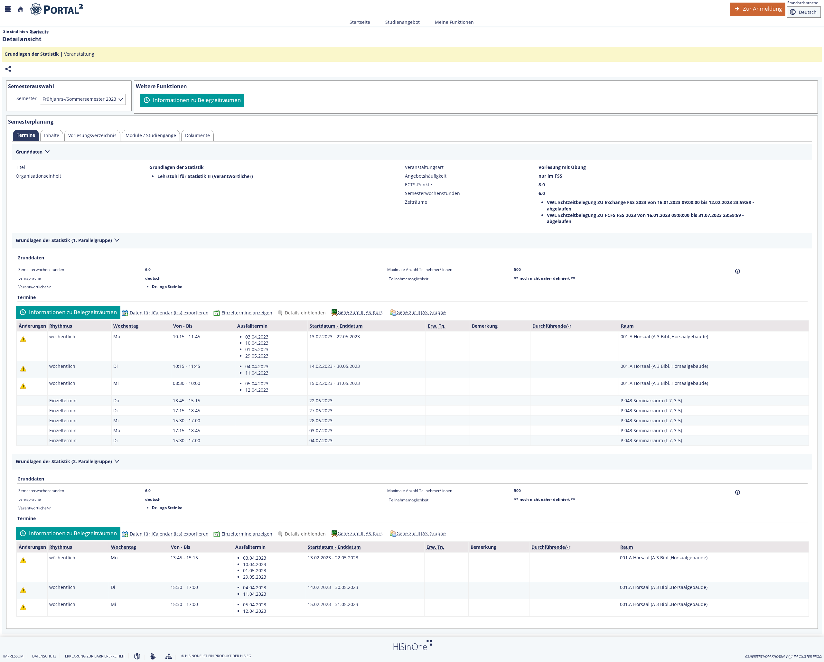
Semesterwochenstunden (432, 193)
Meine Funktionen (451, 22)
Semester (26, 98)
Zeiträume (416, 202)
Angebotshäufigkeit (425, 176)
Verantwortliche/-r (34, 287)
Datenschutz (44, 656)
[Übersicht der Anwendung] (168, 656)
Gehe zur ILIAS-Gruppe (421, 312)
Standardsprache (802, 2)
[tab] (26, 135)
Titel (20, 167)
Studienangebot (399, 22)
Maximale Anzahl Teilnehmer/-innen (419, 269)
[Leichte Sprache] (137, 656)
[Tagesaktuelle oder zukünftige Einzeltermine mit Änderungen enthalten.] (23, 339)
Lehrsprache (29, 278)
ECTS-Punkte (418, 185)
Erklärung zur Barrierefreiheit (95, 656)
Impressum (13, 656)
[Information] (738, 271)
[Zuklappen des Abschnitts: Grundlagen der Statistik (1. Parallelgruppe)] (412, 241)
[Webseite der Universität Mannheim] (56, 9)
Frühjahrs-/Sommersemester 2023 (79, 99)
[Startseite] (20, 9)
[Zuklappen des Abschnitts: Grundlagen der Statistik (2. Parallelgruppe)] (412, 462)
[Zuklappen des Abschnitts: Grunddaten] (412, 152)
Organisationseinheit (38, 176)
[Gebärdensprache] (153, 656)
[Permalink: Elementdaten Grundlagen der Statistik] (8, 69)
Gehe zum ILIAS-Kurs (360, 312)
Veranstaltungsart (424, 167)
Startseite (360, 22)
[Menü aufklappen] (7, 9)
